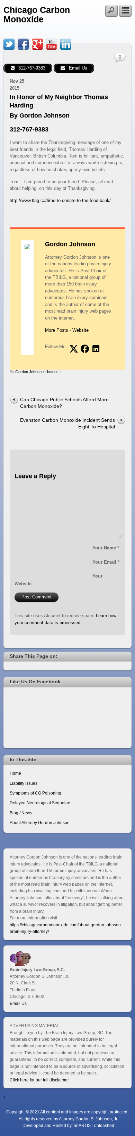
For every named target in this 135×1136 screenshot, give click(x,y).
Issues (52, 372)
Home (15, 773)
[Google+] (37, 44)
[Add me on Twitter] (74, 349)
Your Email (104, 562)
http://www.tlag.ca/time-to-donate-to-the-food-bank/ (60, 200)
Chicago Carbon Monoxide (36, 14)
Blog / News (21, 813)
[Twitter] (9, 44)
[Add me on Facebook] (85, 349)
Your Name (104, 547)
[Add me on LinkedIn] (96, 349)
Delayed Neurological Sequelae (40, 802)
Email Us (18, 1003)
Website (80, 330)
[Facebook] (23, 44)
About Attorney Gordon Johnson (40, 822)
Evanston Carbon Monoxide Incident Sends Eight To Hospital (67, 423)
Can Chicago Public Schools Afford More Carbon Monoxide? (64, 403)
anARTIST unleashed (94, 1125)
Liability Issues (23, 783)
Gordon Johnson (70, 244)
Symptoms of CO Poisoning (35, 793)
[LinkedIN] (65, 44)
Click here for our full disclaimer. (40, 1080)
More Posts (56, 330)
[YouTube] (51, 44)
